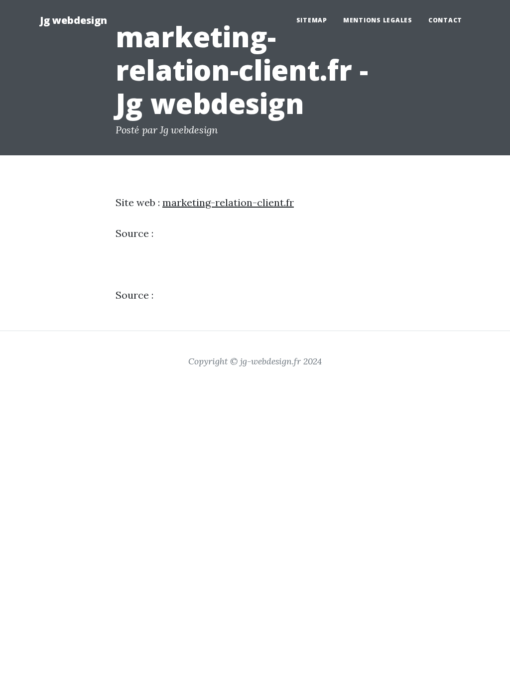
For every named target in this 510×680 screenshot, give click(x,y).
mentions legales (377, 20)
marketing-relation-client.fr (228, 202)
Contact (445, 20)
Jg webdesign (73, 20)
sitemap (311, 20)
